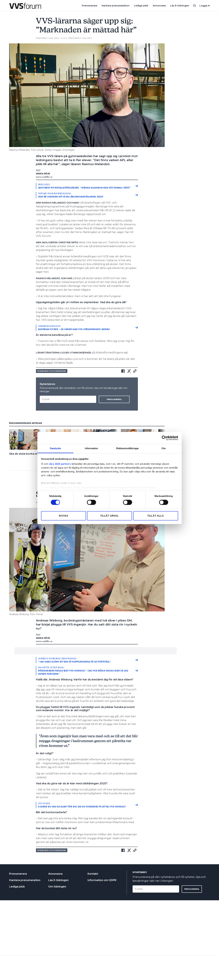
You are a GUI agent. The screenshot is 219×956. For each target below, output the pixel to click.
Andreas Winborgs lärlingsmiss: (74, 660)
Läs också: (82, 805)
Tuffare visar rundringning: (70, 195)
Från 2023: (84, 186)
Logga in (204, 5)
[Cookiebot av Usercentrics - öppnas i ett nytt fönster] (164, 437)
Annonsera (159, 5)
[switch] (91, 502)
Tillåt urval (109, 515)
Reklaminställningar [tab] (127, 448)
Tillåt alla (155, 515)
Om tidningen (57, 886)
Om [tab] (164, 448)
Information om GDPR (102, 880)
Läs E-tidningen (179, 5)
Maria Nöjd (43, 173)
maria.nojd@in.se (44, 176)
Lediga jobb (141, 5)
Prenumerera (89, 5)
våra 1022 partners (60, 463)
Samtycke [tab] (55, 448)
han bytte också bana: (83, 670)
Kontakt (93, 873)
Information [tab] (91, 448)
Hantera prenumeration (116, 5)
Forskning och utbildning (51, 371)
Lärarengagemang (74, 328)
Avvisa (63, 515)
